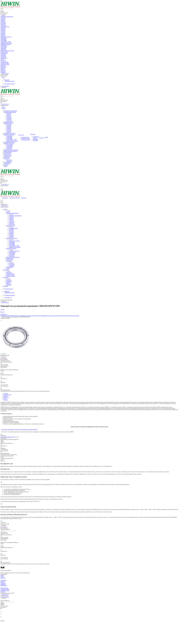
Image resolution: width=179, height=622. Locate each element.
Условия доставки (5, 589)
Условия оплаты (4, 588)
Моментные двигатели (14, 240)
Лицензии (3, 582)
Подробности (4, 358)
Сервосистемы (67, 315)
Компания (8, 280)
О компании (3, 580)
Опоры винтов (60, 315)
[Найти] (2, 10)
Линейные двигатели (14, 251)
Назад (9, 210)
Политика (3, 591)
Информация (4, 585)
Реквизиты (3, 584)
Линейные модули (13, 228)
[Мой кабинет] (1, 187)
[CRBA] (16, 352)
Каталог (8, 211)
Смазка (77, 315)
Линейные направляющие (15, 215)
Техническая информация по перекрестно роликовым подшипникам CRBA (19, 429)
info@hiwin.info (5, 86)
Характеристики (7, 394)
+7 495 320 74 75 (5, 73)
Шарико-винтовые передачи (49, 315)
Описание (5, 393)
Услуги (2, 576)
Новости (3, 581)
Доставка (5, 399)
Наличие (5, 396)
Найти (2, 603)
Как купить (9, 272)
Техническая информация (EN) (8, 437)
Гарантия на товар (5, 590)
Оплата (5, 398)
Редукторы (11, 263)
